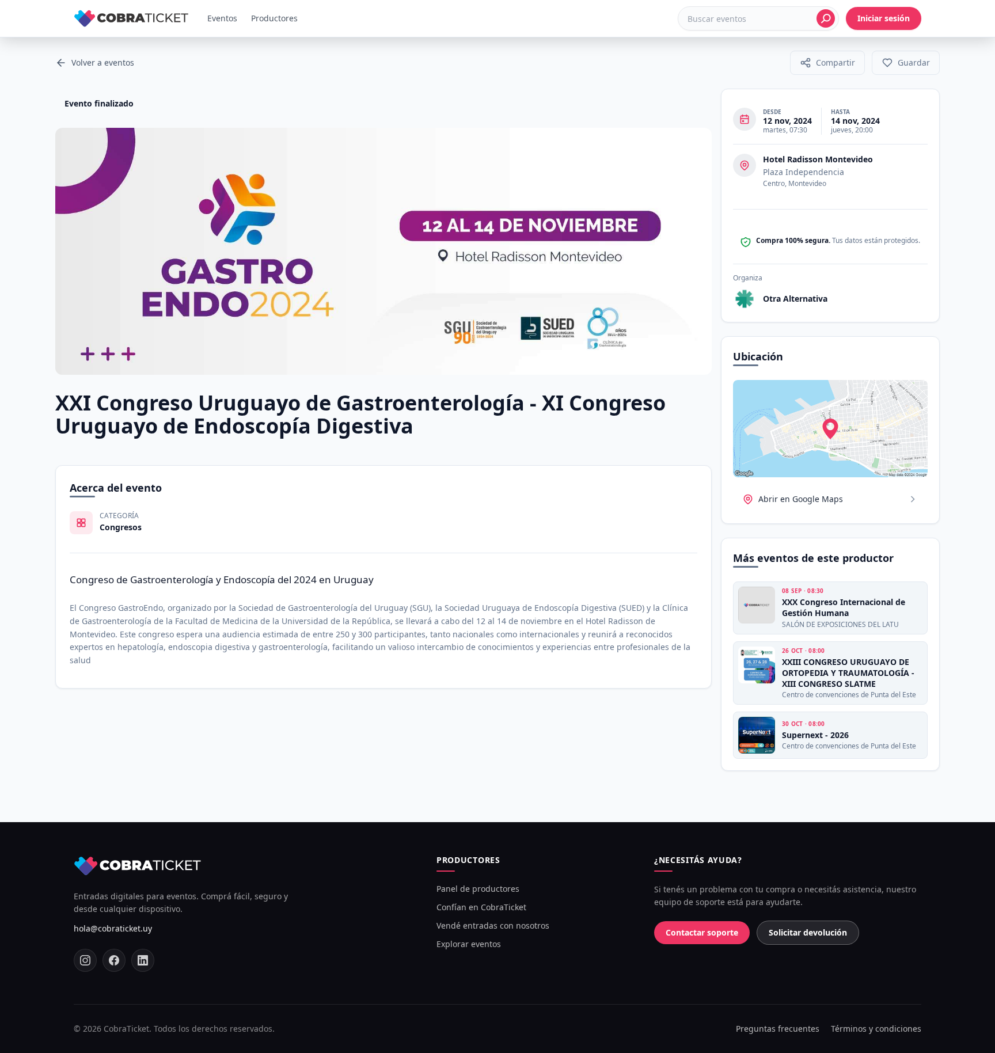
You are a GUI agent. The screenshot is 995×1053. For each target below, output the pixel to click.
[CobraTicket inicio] (131, 18)
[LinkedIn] (142, 960)
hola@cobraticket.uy (113, 928)
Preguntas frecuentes (777, 1028)
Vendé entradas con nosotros (492, 925)
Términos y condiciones (876, 1028)
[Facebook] (114, 960)
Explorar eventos (468, 943)
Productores (274, 18)
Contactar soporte (702, 932)
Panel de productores (477, 888)
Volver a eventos (102, 62)
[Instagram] (85, 960)
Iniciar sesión (883, 18)
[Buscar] (825, 18)
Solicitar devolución (808, 932)
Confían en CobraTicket (481, 907)
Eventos (222, 18)
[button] (827, 63)
